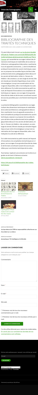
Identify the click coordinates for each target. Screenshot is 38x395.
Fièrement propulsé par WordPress (10, 382)
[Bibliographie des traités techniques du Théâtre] (8, 186)
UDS (14, 47)
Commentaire (6, 259)
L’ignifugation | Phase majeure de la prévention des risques (8, 211)
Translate (16, 369)
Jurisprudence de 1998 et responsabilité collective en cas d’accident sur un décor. (19, 229)
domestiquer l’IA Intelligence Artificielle (13, 238)
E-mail (3, 293)
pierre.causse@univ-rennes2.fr (11, 158)
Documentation (6, 36)
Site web (4, 302)
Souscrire (6, 360)
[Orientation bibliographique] (25, 186)
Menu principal (35, 9)
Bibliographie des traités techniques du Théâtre (8, 193)
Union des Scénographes (11, 9)
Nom (3, 285)
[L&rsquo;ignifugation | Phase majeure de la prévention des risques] (8, 204)
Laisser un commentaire (24, 47)
